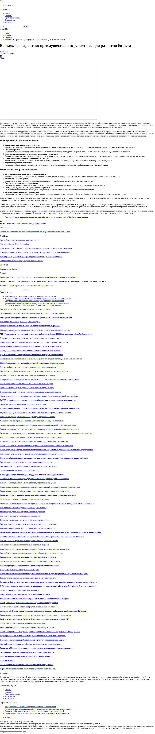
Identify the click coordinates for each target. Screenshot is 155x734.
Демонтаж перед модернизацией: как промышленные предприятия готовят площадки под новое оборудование (46, 433)
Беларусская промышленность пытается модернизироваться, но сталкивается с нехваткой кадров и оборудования (50, 532)
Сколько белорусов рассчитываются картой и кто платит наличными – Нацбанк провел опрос (46, 217)
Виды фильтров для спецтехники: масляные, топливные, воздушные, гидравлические (35, 412)
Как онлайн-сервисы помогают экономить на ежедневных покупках (28, 524)
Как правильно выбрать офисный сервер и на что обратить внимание (29, 541)
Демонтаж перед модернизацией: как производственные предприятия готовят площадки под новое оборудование (47, 503)
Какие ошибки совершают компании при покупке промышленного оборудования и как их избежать (44, 458)
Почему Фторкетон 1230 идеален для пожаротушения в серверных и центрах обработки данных (40, 632)
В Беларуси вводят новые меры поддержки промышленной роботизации (32, 474)
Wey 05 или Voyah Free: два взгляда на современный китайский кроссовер (31, 437)
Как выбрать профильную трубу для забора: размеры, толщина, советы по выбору (34, 371)
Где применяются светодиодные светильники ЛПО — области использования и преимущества (39, 379)
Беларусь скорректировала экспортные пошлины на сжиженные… (27, 285)
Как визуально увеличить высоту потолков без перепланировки (26, 462)
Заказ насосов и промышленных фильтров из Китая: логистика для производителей (34, 549)
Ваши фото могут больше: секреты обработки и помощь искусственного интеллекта (35, 232)
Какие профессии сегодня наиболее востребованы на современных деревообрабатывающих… (39, 277)
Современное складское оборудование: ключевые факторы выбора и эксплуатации (34, 491)
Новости (8, 16)
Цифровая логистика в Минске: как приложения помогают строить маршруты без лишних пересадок (42, 536)
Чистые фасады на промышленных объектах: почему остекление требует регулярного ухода (38, 425)
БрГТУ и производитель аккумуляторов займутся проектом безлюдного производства (38, 400)
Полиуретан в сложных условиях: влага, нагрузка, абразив (24, 499)
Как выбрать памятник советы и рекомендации (19, 240)
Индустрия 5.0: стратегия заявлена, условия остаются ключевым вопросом (33, 636)
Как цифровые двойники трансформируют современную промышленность (31, 644)
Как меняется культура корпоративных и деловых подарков (24, 545)
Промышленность (12, 18)
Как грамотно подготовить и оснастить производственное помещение (30, 392)
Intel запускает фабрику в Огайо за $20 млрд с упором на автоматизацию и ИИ (34, 619)
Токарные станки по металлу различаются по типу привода (24, 520)
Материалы (9, 22)
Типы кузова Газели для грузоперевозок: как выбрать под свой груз (28, 528)
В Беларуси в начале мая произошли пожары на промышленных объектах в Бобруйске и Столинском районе (48, 586)
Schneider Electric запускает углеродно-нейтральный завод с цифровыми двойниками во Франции (43, 611)
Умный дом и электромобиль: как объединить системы (23, 623)
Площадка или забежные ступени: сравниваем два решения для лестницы (30, 338)
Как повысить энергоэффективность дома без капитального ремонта (28, 466)
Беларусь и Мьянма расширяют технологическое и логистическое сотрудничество (36, 648)
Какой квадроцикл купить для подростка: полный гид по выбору (27, 388)
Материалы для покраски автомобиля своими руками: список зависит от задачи (38, 298)
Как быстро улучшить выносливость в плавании (20, 516)
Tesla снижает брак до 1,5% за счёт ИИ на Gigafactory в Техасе (27, 627)
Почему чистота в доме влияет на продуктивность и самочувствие (27, 607)
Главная (8, 13)
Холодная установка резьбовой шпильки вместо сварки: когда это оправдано (32, 421)
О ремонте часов (7, 660)
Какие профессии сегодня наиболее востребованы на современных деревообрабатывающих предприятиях (46, 450)
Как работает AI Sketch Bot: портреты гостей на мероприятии (30, 296)
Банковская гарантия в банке (17, 147)
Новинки (4, 51)
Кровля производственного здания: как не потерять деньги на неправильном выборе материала (39, 429)
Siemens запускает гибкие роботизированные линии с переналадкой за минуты (34, 598)
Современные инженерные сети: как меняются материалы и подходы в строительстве (35, 615)
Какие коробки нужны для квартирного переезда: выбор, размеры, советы (30, 346)
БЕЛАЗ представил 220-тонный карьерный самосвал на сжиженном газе (32, 363)
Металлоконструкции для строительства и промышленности (27, 652)
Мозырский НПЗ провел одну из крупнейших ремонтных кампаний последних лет (36, 317)
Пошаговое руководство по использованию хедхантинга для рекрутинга (30, 561)
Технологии (10, 20)
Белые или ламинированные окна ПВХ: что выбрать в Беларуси (26, 384)
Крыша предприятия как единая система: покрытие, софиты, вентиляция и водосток (35, 330)
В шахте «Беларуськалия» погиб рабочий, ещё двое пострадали (28, 483)
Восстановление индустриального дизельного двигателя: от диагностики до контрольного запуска (41, 359)
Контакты (9, 5)
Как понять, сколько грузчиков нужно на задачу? (20, 322)
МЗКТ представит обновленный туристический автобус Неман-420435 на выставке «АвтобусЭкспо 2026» (46, 334)
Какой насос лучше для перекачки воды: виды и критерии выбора (27, 417)
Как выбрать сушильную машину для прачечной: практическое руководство (31, 553)
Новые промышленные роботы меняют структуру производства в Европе (32, 640)
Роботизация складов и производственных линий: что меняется (28, 557)
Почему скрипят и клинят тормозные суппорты (19, 590)
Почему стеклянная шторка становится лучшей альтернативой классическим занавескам (36, 446)
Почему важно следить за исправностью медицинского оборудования (29, 603)
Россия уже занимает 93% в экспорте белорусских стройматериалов (33, 305)
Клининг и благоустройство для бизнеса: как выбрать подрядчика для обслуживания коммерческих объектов (48, 582)
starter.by (37, 677)
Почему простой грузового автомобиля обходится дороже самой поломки (30, 350)
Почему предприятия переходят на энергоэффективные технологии (29, 565)
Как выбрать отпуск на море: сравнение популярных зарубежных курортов (31, 454)
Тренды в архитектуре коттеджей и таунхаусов (19, 570)
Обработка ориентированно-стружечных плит (19, 470)
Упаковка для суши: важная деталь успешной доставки (22, 512)
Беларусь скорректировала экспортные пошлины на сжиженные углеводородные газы (38, 495)
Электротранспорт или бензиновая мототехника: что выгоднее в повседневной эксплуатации (39, 396)
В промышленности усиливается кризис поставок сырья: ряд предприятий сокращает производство (44, 574)
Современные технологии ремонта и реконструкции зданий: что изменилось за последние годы (40, 487)
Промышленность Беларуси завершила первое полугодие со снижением (31, 355)
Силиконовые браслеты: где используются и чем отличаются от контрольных (37, 303)
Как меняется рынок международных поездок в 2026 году (24, 508)
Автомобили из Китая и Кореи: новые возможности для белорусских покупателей (34, 441)
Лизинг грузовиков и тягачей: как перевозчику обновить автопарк (27, 375)
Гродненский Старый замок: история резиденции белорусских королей (34, 301)
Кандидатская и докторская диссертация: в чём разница (23, 404)
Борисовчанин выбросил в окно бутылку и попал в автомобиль (28, 669)
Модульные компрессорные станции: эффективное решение (25, 594)
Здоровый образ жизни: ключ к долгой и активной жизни (25, 656)
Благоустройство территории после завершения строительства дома (28, 367)
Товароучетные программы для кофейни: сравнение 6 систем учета (28, 578)
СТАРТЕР (4, 9)
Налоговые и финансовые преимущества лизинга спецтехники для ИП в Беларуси (34, 479)
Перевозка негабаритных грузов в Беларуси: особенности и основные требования (34, 342)
